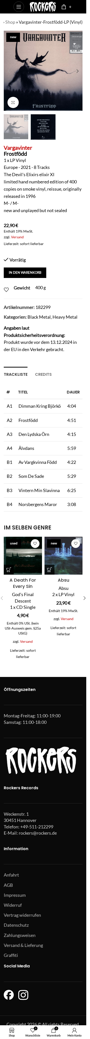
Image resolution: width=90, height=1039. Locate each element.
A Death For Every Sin (23, 583)
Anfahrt (11, 875)
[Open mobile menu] (18, 7)
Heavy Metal (65, 317)
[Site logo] (42, 6)
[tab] (16, 374)
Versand (17, 237)
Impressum (15, 895)
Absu (63, 580)
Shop (10, 22)
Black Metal (39, 317)
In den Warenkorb (25, 272)
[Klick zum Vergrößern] (13, 102)
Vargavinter (18, 147)
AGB (8, 885)
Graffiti (11, 955)
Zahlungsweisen (20, 935)
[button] (9, 71)
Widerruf (13, 905)
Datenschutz (16, 925)
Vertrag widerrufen (22, 915)
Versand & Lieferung (23, 945)
